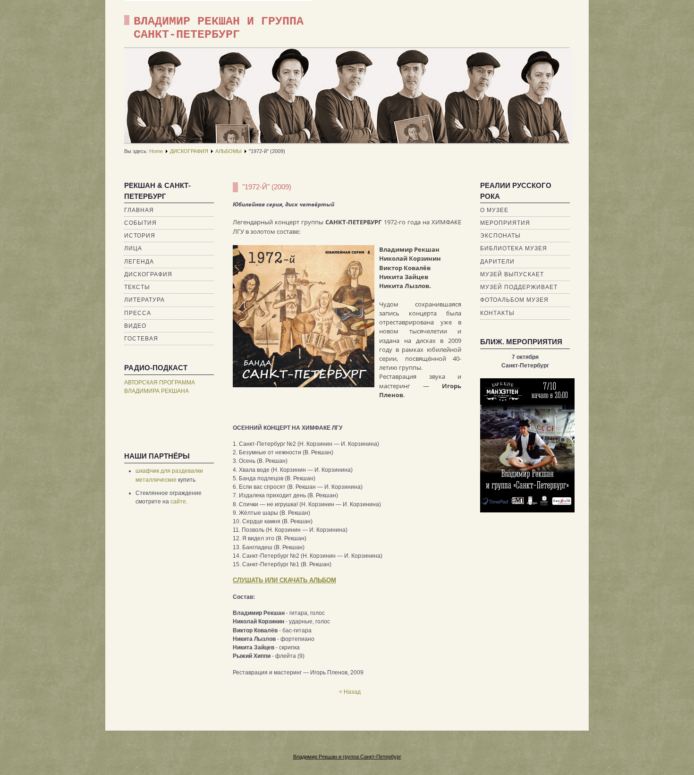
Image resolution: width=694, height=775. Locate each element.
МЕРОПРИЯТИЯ (505, 223)
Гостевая (141, 338)
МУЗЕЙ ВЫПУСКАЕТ (512, 274)
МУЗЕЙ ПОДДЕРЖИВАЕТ (519, 287)
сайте (178, 501)
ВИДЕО (135, 326)
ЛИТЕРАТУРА (144, 300)
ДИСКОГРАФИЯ (189, 151)
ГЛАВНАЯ (139, 210)
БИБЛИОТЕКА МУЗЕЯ (513, 248)
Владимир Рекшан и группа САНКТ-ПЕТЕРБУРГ (219, 28)
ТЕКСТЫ (137, 287)
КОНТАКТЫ (497, 313)
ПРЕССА (137, 313)
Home (156, 151)
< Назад (350, 692)
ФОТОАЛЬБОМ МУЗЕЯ (514, 300)
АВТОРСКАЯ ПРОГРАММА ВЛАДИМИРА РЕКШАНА (159, 386)
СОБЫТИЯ (140, 223)
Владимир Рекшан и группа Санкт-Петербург (347, 756)
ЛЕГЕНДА (139, 261)
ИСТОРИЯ (139, 235)
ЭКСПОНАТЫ (500, 235)
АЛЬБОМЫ (228, 151)
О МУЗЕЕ (494, 210)
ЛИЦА (133, 248)
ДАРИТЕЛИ (497, 261)
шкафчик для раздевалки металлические (169, 475)
